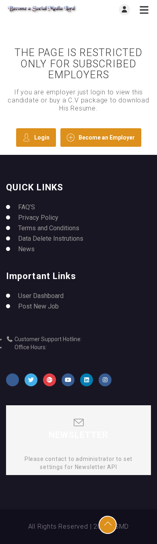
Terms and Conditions (48, 228)
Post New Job (38, 306)
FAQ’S (26, 207)
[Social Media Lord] (42, 9)
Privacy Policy (38, 217)
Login (42, 137)
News (26, 249)
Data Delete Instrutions (50, 238)
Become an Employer (106, 137)
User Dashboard (41, 296)
